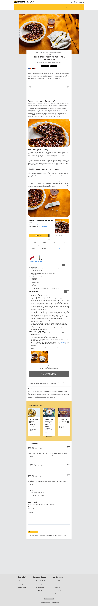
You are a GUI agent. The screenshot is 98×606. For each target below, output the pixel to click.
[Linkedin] (51, 599)
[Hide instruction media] (68, 292)
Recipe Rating (31, 505)
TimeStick (45, 114)
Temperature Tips (72, 7)
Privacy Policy (58, 593)
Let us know (48, 374)
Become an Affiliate (58, 590)
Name (30, 526)
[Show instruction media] (65, 292)
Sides (56, 7)
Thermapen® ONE (36, 94)
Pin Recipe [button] (60, 235)
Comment (31, 511)
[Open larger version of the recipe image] (62, 226)
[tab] (46, 436)
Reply (68, 447)
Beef (32, 7)
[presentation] (34, 412)
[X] (33, 68)
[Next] (68, 422)
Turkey (44, 7)
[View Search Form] (70, 1)
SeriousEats (44, 156)
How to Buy (22, 580)
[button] (30, 88)
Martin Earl (31, 389)
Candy (65, 7)
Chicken (36, 7)
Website (59, 526)
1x (63, 265)
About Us (58, 580)
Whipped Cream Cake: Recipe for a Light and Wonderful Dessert (49, 423)
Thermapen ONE (64, 161)
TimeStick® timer (61, 94)
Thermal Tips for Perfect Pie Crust (63, 421)
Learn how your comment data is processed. (56, 534)
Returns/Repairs (40, 584)
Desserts (49, 54)
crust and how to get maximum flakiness (37, 105)
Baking (60, 7)
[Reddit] (31, 68)
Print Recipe (54, 65)
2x (65, 265)
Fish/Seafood (51, 7)
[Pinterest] (35, 68)
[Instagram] (47, 599)
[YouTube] (49, 599)
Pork (41, 7)
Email (44, 526)
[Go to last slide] (30, 422)
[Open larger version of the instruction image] (50, 357)
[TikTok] (53, 599)
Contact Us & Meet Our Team (58, 584)
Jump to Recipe (45, 65)
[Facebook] (29, 68)
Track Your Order (22, 587)
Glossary (40, 590)
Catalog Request (40, 587)
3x (67, 265)
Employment (58, 587)
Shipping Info (22, 584)
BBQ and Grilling (25, 7)
